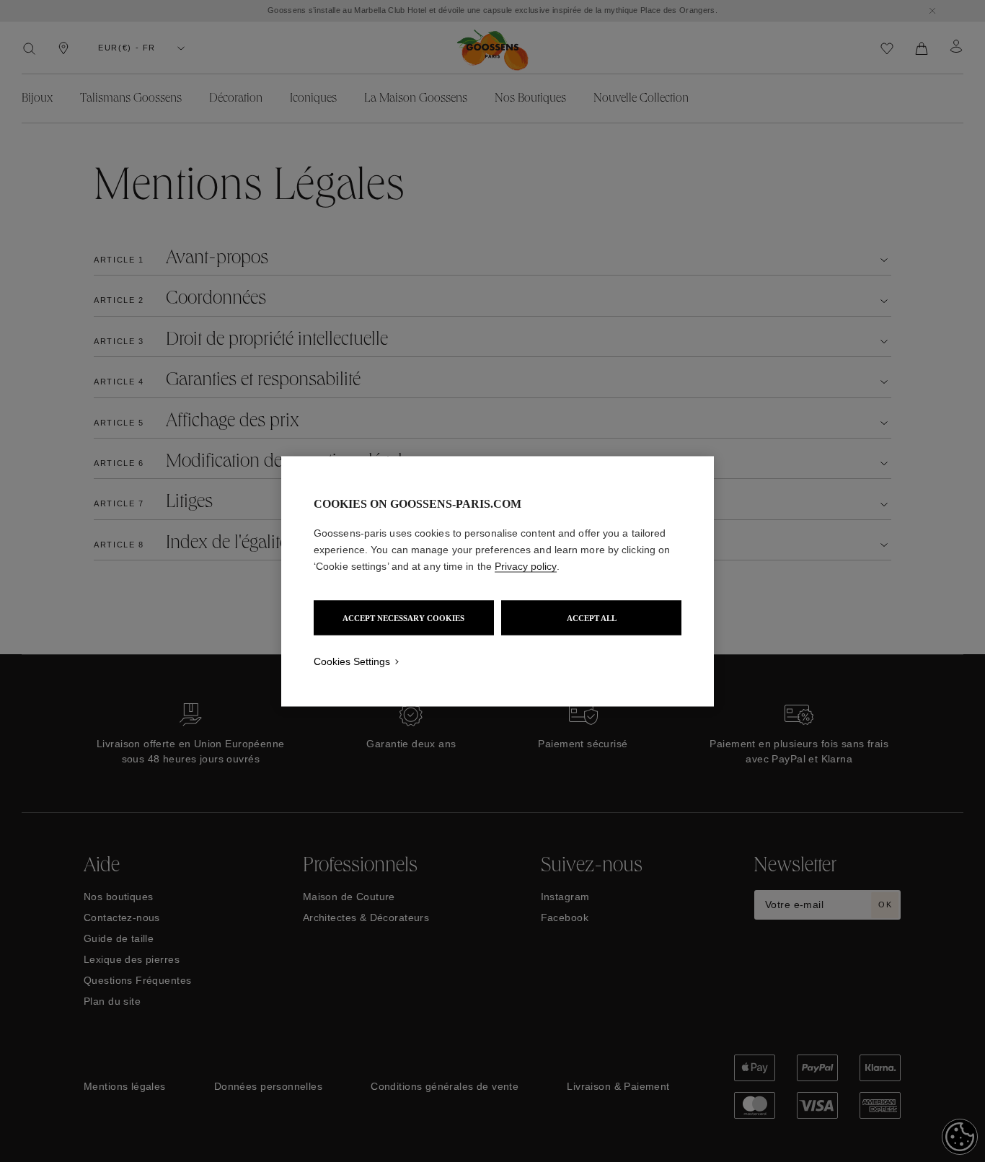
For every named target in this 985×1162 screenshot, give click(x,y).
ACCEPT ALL (592, 617)
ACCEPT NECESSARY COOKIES (403, 617)
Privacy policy (526, 565)
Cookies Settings (352, 660)
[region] (497, 581)
